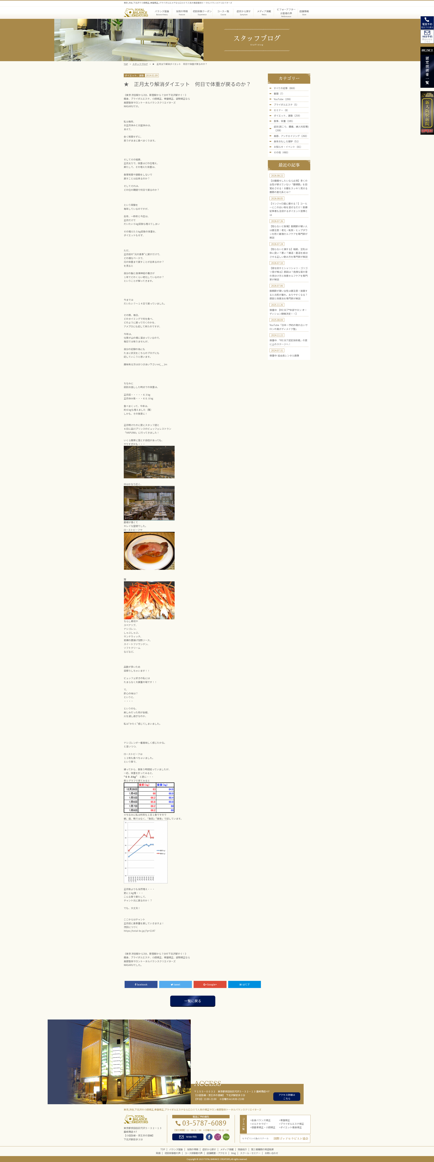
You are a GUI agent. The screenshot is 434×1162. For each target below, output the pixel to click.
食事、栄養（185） (284, 121)
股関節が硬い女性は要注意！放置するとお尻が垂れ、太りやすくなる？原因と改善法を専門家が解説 (289, 294)
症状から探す (209, 1149)
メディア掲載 (227, 1149)
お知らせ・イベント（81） (288, 146)
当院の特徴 (192, 1149)
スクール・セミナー (250, 1153)
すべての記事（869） (285, 88)
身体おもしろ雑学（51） (287, 141)
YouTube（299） (283, 99)
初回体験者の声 (172, 1153)
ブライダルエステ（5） (286, 104)
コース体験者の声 (193, 1153)
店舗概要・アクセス (217, 1153)
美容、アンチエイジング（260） (291, 136)
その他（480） (282, 152)
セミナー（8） (281, 110)
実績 (158, 1153)
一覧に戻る (192, 1000)
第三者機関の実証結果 (262, 1149)
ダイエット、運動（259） (288, 115)
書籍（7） (279, 93)
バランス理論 (176, 1149)
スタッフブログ (140, 64)
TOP (126, 64)
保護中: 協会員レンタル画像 (284, 355)
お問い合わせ (271, 1153)
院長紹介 (242, 1149)
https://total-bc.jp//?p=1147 (139, 930)
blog (233, 1153)
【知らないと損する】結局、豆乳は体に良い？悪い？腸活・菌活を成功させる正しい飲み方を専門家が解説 (289, 252)
